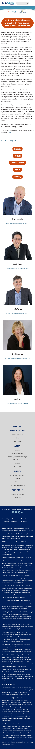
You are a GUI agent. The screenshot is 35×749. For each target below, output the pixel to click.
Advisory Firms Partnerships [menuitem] (17, 457)
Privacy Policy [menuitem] (5, 518)
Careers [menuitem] (17, 463)
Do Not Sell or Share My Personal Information (15, 521)
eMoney (17, 176)
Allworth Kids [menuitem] (17, 460)
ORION (17, 156)
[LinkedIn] (13, 512)
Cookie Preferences (26, 518)
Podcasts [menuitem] (18, 478)
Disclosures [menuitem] (15, 518)
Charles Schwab (17, 163)
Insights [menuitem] (17, 471)
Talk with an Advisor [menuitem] (17, 494)
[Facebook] (19, 512)
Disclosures (22, 530)
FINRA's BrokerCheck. (15, 538)
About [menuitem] (17, 446)
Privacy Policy (29, 530)
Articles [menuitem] (17, 482)
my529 (17, 170)
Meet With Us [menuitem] (17, 490)
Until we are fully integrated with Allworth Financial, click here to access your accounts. (17, 23)
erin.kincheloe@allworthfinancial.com (17, 358)
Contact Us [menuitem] (17, 497)
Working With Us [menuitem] (17, 430)
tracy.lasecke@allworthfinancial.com (17, 223)
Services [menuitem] (17, 426)
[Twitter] (16, 512)
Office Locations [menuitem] (17, 435)
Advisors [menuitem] (17, 450)
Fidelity (17, 149)
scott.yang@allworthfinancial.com (17, 268)
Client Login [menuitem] (17, 441)
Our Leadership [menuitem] (17, 453)
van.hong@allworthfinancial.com (17, 403)
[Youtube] (22, 512)
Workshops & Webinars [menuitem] (17, 475)
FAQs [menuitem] (17, 438)
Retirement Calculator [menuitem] (17, 485)
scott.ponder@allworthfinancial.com (17, 313)
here (9, 132)
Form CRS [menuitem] (17, 466)
